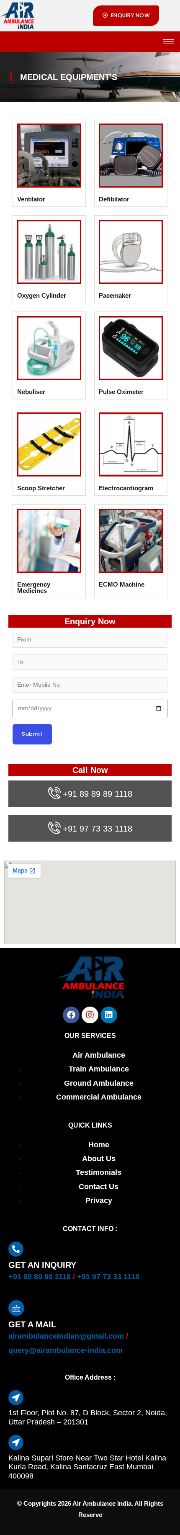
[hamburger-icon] (168, 42)
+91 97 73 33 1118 (97, 828)
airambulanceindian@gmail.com (66, 1336)
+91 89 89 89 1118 (97, 793)
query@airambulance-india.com (65, 1350)
